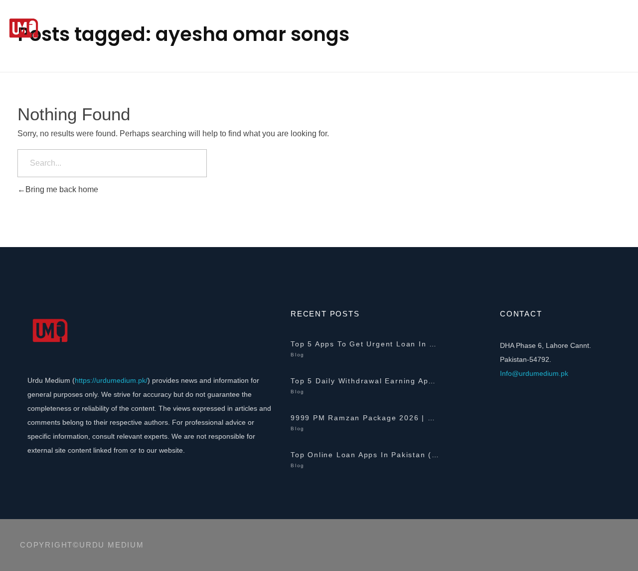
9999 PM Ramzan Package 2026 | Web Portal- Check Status (365, 418)
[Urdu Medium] (80, 28)
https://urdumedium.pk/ (111, 380)
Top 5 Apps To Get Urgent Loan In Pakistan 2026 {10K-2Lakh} (365, 344)
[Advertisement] (319, 132)
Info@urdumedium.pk (534, 373)
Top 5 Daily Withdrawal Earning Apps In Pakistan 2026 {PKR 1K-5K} (365, 381)
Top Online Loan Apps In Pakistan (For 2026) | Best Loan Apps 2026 (365, 455)
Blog (298, 354)
